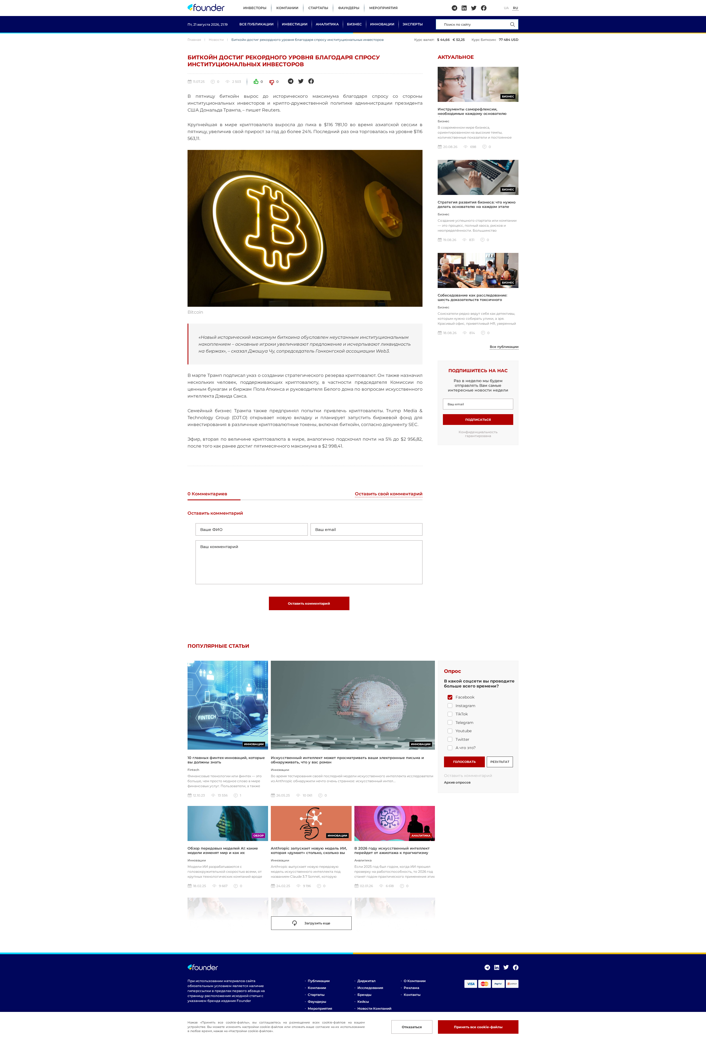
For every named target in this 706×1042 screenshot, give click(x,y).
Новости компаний (374, 1008)
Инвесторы (254, 8)
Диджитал (366, 981)
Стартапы (318, 8)
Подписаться (478, 420)
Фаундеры (348, 8)
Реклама (411, 988)
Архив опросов (457, 782)
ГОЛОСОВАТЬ (464, 762)
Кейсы (363, 1001)
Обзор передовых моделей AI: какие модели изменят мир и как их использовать (223, 852)
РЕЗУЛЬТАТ (499, 762)
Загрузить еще (317, 923)
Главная (194, 40)
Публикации (319, 981)
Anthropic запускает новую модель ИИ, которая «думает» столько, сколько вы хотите (309, 852)
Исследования (370, 988)
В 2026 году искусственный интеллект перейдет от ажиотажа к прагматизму (392, 850)
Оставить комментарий (309, 603)
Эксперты (413, 24)
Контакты (412, 995)
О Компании (415, 981)
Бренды (364, 995)
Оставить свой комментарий (388, 494)
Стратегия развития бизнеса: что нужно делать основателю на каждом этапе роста (476, 206)
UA (506, 8)
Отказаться (412, 1027)
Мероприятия (383, 8)
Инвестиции (294, 24)
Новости (216, 40)
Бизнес (354, 24)
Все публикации (256, 24)
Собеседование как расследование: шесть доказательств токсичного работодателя (472, 299)
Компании (287, 8)
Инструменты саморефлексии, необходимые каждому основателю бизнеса (472, 113)
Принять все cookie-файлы (478, 1027)
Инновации (382, 24)
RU (515, 8)
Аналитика (327, 24)
